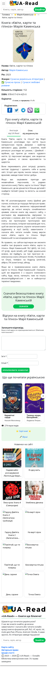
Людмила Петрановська (34, 420)
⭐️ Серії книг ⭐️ (23, 431)
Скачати (23, 306)
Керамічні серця (9, 416)
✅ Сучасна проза (10, 82)
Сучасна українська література (26, 79)
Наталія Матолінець (12, 420)
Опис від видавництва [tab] (30, 132)
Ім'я (4, 356)
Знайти (40, 9)
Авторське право (9, 650)
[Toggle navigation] (3, 3)
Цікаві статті (7, 653)
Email (4, 363)
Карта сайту (7, 647)
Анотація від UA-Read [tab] (13, 132)
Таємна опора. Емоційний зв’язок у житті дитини (34, 416)
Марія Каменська (18, 70)
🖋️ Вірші (23, 437)
